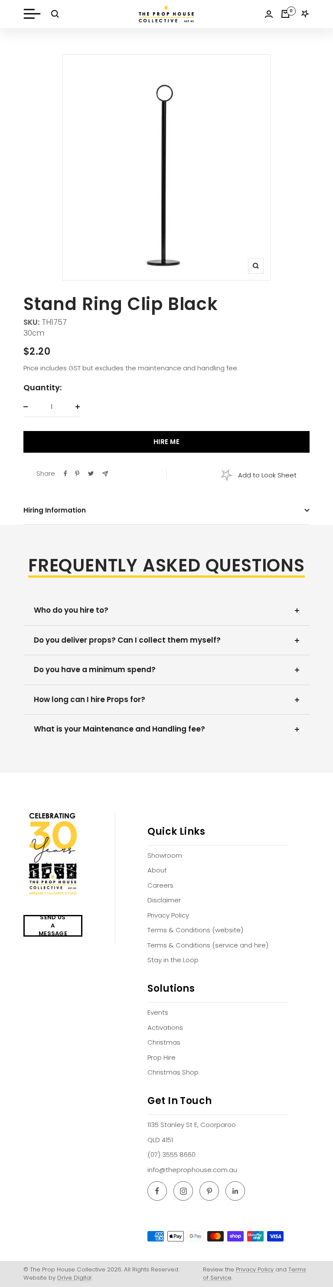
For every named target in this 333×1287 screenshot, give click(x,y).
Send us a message (53, 926)
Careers (160, 885)
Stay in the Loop (173, 959)
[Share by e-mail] (105, 474)
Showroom (164, 855)
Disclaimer (164, 900)
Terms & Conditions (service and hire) (207, 945)
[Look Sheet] (305, 14)
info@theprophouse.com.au (192, 1169)
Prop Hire (161, 1057)
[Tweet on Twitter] (91, 473)
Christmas (163, 1042)
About (157, 870)
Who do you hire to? (71, 610)
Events (157, 1012)
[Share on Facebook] (65, 473)
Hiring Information (54, 510)
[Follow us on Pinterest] (209, 1191)
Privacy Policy (168, 915)
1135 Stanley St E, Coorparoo (191, 1124)
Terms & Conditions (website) (195, 929)
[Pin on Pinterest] (77, 473)
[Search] (55, 14)
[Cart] (285, 14)
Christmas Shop (173, 1072)
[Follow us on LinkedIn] (235, 1191)
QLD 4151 (160, 1139)
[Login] (269, 14)
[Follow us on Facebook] (157, 1191)
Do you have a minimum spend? (95, 669)
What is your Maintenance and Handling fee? (119, 729)
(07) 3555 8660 (171, 1154)
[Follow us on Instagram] (183, 1191)
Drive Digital (74, 1278)
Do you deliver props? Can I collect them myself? (127, 640)
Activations (165, 1027)
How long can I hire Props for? (89, 699)
